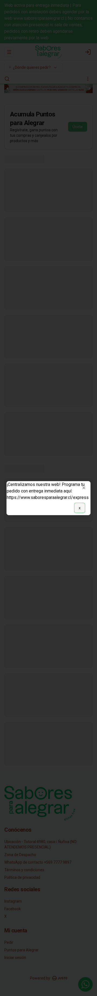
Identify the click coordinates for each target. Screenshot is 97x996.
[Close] (84, 488)
